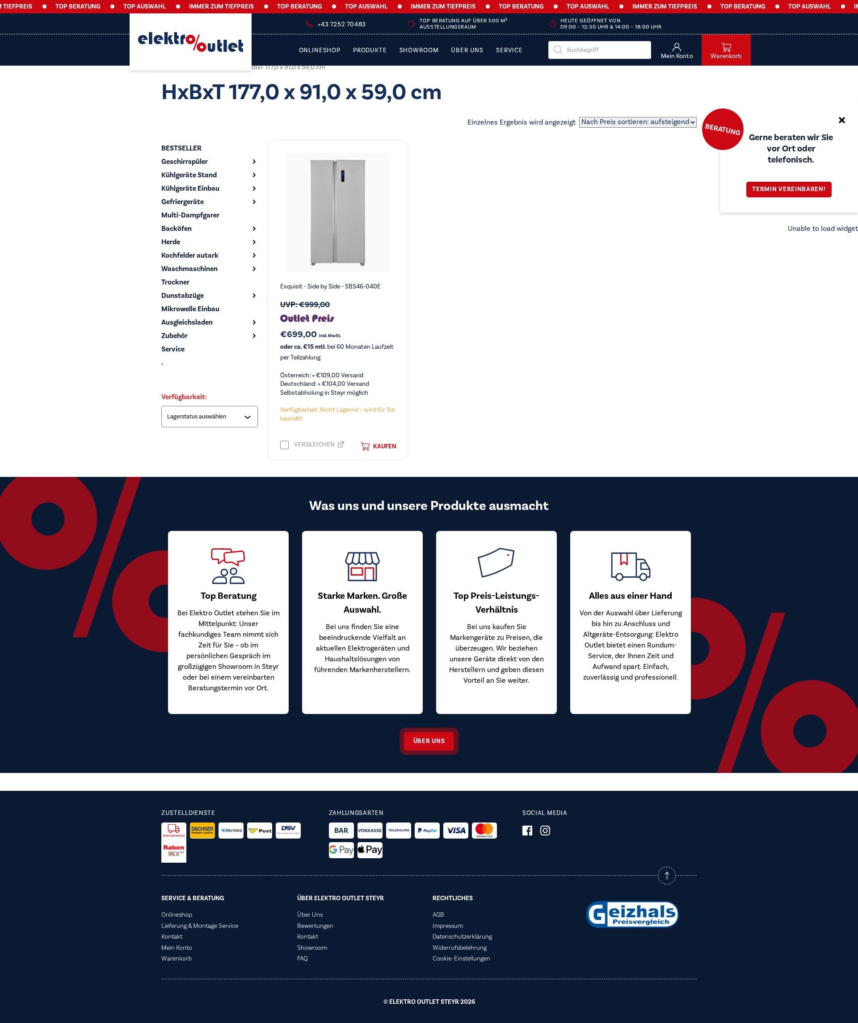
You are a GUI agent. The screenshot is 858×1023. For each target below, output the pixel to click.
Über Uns (467, 50)
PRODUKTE (370, 50)
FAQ (302, 959)
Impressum (448, 926)
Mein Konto (176, 948)
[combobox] (210, 416)
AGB (438, 915)
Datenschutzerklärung (462, 937)
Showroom (419, 50)
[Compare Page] (340, 447)
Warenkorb (176, 959)
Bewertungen (315, 926)
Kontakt (171, 937)
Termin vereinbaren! (788, 189)
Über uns (429, 741)
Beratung (722, 129)
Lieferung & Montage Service (199, 926)
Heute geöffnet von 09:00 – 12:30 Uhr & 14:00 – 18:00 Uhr (610, 23)
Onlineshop (320, 50)
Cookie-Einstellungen (461, 959)
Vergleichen (314, 445)
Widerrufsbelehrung (460, 948)
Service (509, 50)
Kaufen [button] (384, 447)
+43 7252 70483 (342, 25)
